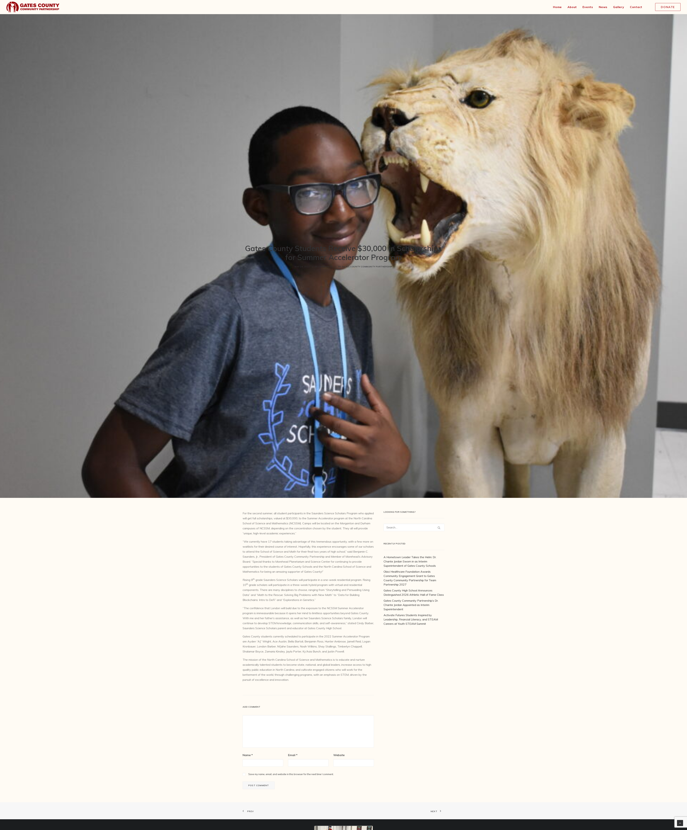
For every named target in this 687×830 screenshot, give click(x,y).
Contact (636, 7)
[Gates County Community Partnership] (32, 7)
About (572, 7)
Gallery (618, 7)
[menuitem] (557, 7)
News (603, 7)
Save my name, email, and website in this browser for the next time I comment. (291, 774)
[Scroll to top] (680, 822)
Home (557, 7)
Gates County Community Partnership (367, 266)
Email (293, 755)
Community (325, 266)
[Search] (414, 527)
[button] (439, 527)
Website (339, 755)
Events (588, 7)
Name (248, 755)
